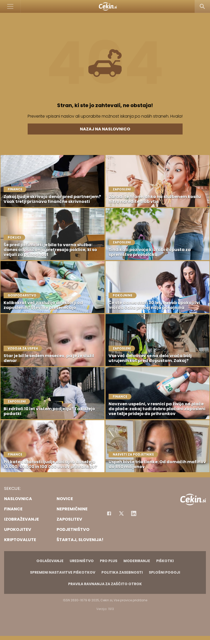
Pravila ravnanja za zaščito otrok (105, 583)
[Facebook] (109, 513)
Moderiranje (136, 560)
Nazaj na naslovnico (105, 129)
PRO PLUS (108, 560)
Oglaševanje (50, 560)
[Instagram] (134, 513)
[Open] (10, 6)
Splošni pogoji (164, 572)
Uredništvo (82, 560)
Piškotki (165, 560)
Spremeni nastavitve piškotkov (62, 572)
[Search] (202, 6)
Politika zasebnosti (122, 572)
